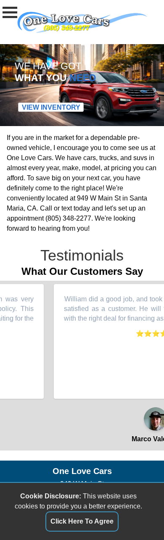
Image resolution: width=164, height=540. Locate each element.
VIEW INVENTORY (51, 107)
